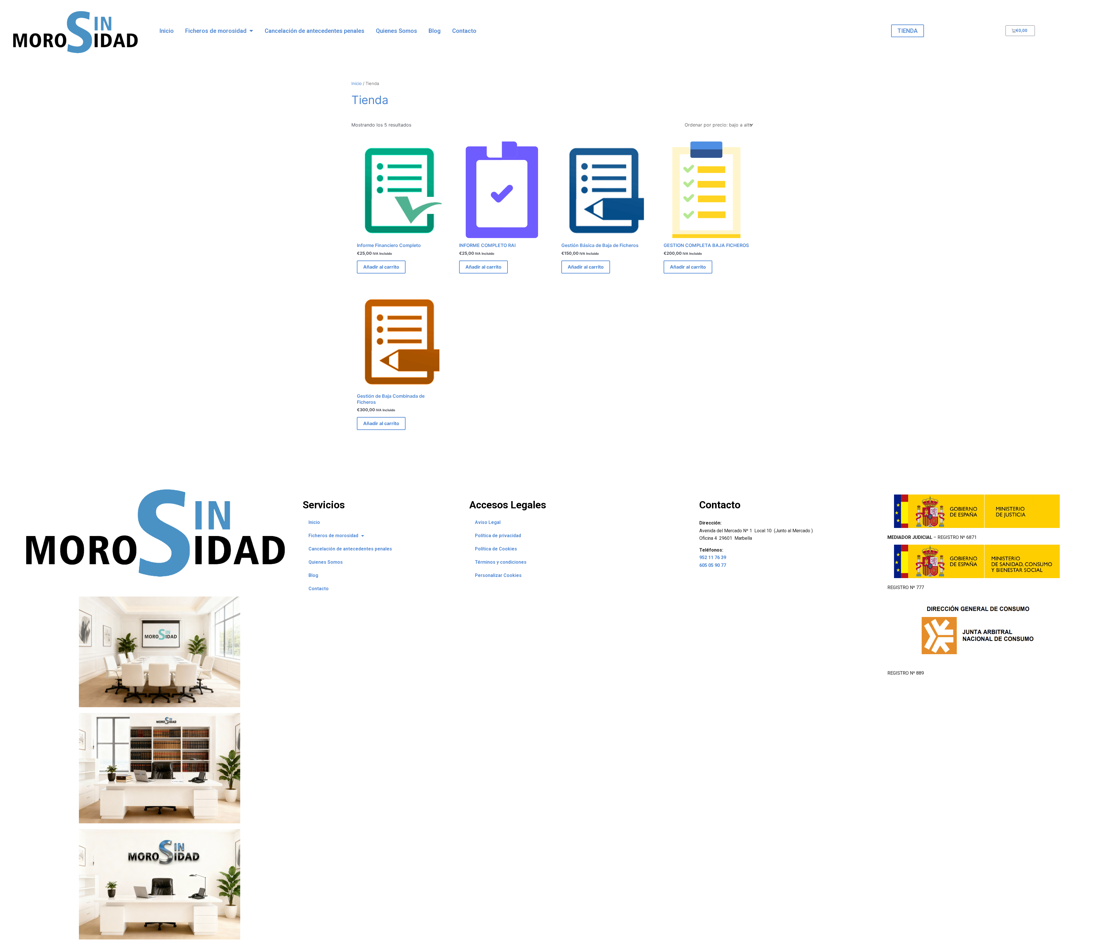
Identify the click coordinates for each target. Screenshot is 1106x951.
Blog (435, 30)
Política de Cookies (496, 549)
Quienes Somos (396, 30)
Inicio (166, 30)
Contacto (464, 30)
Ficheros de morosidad (216, 30)
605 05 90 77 (712, 565)
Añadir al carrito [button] (381, 267)
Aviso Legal (488, 522)
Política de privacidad (498, 535)
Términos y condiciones (501, 562)
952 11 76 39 (712, 557)
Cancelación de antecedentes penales (314, 30)
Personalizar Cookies (498, 575)
